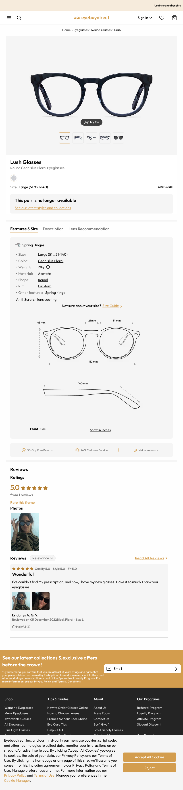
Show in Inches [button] (100, 430)
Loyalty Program (148, 713)
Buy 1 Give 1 (101, 724)
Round (15, 168)
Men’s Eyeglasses (16, 713)
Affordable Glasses (17, 719)
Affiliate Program (149, 719)
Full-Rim (44, 286)
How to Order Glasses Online (67, 708)
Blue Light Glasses (17, 730)
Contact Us (101, 719)
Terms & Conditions (69, 681)
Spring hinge (55, 292)
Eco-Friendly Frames (108, 730)
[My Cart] (174, 18)
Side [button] (43, 429)
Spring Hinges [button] (33, 245)
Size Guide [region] (165, 187)
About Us (100, 708)
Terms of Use (44, 775)
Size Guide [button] (110, 305)
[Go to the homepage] (91, 17)
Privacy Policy (42, 681)
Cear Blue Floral (33, 168)
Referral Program (149, 708)
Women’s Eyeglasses (18, 708)
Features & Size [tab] (24, 228)
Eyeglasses (55, 168)
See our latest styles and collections (43, 207)
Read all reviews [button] (149, 558)
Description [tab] (53, 228)
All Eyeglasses (14, 724)
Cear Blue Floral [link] (50, 261)
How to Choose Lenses (63, 713)
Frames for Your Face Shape (67, 719)
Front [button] (34, 429)
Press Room (102, 713)
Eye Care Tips (57, 724)
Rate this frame (22, 502)
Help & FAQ (55, 730)
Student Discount (149, 724)
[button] (91, 122)
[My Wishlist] (162, 18)
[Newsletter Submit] (176, 669)
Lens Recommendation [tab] (89, 228)
